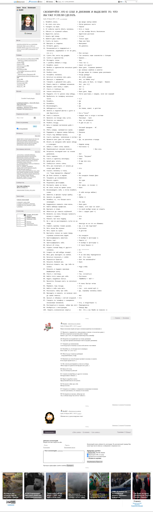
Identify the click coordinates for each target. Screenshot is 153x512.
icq (27, 44)
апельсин (19, 46)
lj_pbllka (19, 205)
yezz (18, 175)
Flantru (19, 160)
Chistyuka (19, 159)
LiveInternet (19, 2)
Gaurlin (27, 160)
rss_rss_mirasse (26, 205)
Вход (41, 1)
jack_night (36, 171)
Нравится (117, 318)
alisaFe (34, 168)
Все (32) (37, 136)
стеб (26, 49)
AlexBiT (17, 10)
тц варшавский (31, 49)
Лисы (24, 176)
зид (31, 46)
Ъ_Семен (29, 178)
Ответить (115, 404)
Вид (121, 2)
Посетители (30, 223)
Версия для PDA (137, 503)
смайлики (60, 450)
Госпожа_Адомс (24, 175)
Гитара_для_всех (30, 190)
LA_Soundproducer (22, 163)
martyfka (26, 172)
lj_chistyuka (31, 203)
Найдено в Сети (21, 66)
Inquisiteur (20, 162)
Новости (19, 64)
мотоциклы (20, 144)
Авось (59, 1)
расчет (37, 47)
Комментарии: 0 (28, 105)
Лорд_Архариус (31, 176)
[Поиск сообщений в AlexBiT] (35, 126)
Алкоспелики (20, 190)
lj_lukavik (19, 202)
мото (23, 47)
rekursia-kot (36, 173)
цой (37, 49)
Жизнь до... (20, 86)
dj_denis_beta (21, 171)
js (23, 139)
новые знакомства (29, 144)
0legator (27, 154)
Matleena (36, 163)
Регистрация (33, 1)
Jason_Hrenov (27, 162)
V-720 (25, 168)
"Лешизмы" (20, 84)
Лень (30, 44)
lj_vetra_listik (26, 202)
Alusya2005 (32, 156)
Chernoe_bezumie (29, 157)
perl (33, 139)
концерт (19, 47)
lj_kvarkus (19, 206)
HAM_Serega (34, 160)
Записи (19, 7)
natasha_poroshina (22, 173)
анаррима (34, 44)
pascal (30, 139)
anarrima (19, 44)
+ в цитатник (63, 19)
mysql (26, 139)
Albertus (27, 156)
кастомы (36, 142)
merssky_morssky (34, 172)
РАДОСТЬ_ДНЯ (21, 178)
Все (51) (37, 151)
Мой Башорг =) (21, 81)
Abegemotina (20, 156)
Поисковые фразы (32, 225)
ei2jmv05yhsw (29, 171)
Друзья (24, 7)
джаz (24, 46)
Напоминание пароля (69, 447)
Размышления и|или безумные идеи (27, 76)
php (36, 139)
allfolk (18, 169)
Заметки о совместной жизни (26, 60)
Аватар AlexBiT (27, 22)
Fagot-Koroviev (27, 159)
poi (38, 139)
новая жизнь (29, 47)
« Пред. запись (76, 432)
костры (26, 143)
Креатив (19, 67)
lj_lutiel (33, 205)
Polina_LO (25, 165)
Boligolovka (20, 157)
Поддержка (119, 2)
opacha (30, 173)
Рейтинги (50, 1)
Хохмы (19, 62)
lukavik (21, 172)
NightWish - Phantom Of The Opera (27, 107)
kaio (18, 172)
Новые (128, 432)
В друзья (29, 33)
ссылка (79, 326)
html (22, 139)
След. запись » (96, 432)
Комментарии (32, 7)
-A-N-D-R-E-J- (21, 154)
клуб (34, 46)
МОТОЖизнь (20, 69)
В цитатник (127, 404)
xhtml (18, 140)
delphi (18, 139)
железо (34, 140)
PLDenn (19, 165)
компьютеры (20, 143)
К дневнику (86, 432)
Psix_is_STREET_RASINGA (25, 166)
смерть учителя (21, 49)
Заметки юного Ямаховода (25, 74)
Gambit (23, 160)
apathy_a (28, 169)
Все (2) (38, 94)
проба (33, 47)
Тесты (18, 79)
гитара (30, 140)
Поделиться (126, 318)
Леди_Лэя (20, 176)
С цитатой (121, 404)
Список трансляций (23, 199)
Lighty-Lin (31, 163)
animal (24, 44)
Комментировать (49, 432)
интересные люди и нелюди (25, 142)
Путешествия (21, 83)
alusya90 (23, 169)
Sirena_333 (20, 168)
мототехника (33, 143)
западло (28, 46)
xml (21, 140)
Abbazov (32, 154)
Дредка (31, 175)
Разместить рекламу (137, 505)
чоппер (19, 50)
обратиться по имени (74, 323)
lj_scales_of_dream (22, 203)
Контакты (137, 504)
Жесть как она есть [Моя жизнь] (26, 58)
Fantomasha (35, 159)
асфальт (24, 140)
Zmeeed (29, 168)
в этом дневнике (23, 129)
